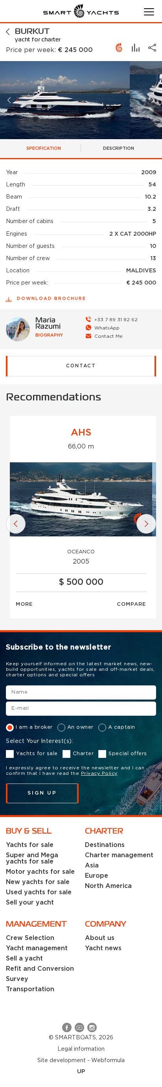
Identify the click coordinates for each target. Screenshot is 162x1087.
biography (49, 335)
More (24, 604)
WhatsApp (107, 328)
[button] (9, 100)
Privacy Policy (99, 773)
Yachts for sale (37, 754)
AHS (81, 432)
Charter (83, 754)
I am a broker (34, 727)
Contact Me (108, 336)
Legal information (81, 1049)
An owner (80, 727)
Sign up (42, 793)
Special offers (128, 754)
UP (81, 1071)
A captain (121, 727)
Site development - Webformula (81, 1060)
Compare (131, 604)
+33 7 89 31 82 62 (116, 320)
